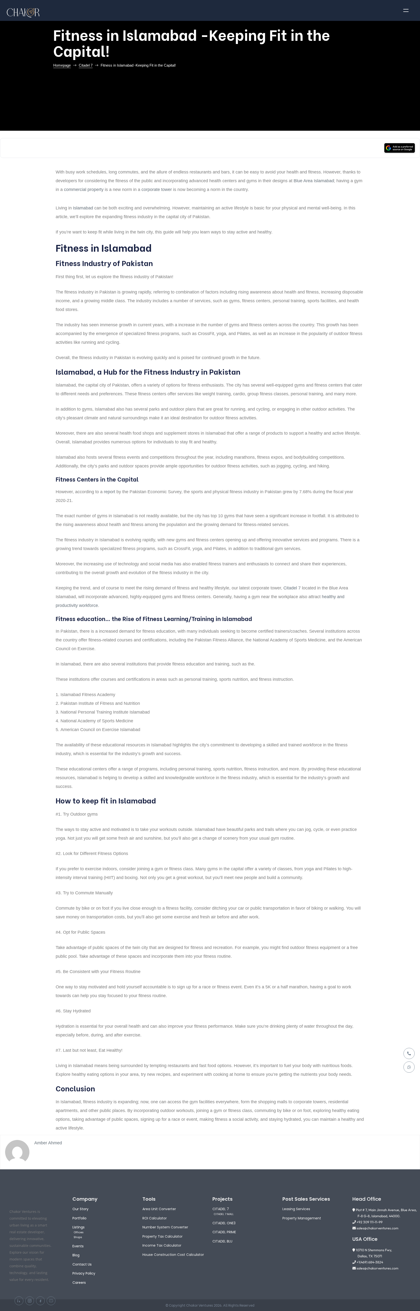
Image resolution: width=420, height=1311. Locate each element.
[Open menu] (406, 10)
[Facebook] (40, 1300)
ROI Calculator (154, 1218)
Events (78, 1246)
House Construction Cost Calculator (173, 1254)
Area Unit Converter (159, 1209)
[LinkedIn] (19, 1300)
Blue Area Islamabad (314, 180)
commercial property (84, 189)
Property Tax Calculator (162, 1236)
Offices (79, 1232)
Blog (75, 1255)
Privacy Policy (83, 1273)
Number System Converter (165, 1227)
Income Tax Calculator (161, 1245)
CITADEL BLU (222, 1241)
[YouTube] (51, 1300)
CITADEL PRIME (224, 1232)
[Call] (409, 1053)
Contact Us (82, 1264)
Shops (78, 1237)
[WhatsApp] (409, 1067)
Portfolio (79, 1218)
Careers (79, 1282)
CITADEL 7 (220, 1209)
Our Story (80, 1209)
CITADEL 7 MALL (224, 1214)
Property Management (301, 1218)
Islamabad (83, 208)
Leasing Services (296, 1209)
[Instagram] (29, 1300)
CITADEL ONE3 (224, 1223)
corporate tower (156, 189)
